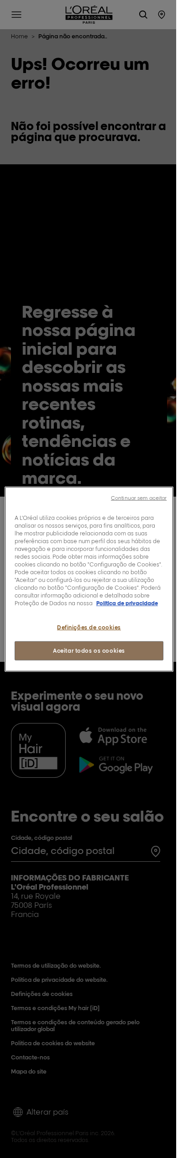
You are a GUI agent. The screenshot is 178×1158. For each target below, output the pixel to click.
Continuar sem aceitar (139, 497)
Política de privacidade (127, 603)
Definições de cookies (89, 627)
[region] (89, 579)
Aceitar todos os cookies (89, 650)
